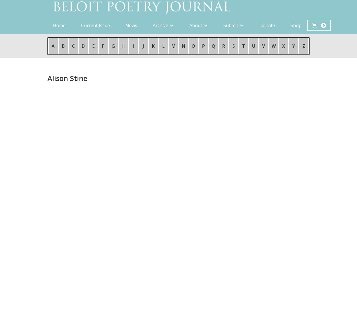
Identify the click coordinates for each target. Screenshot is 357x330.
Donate (267, 25)
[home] (178, 8)
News (131, 25)
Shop (296, 25)
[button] (163, 25)
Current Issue (95, 25)
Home (59, 25)
